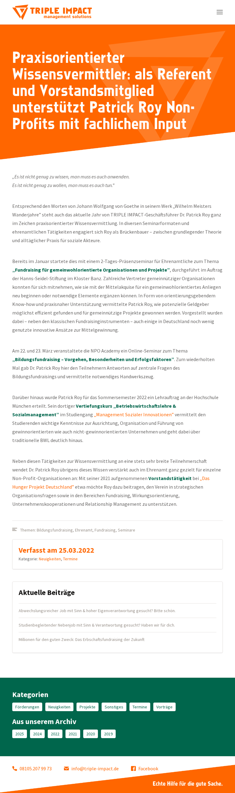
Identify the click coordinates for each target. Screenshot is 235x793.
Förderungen (27, 707)
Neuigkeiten (50, 559)
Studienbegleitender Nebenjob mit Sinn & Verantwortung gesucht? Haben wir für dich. (97, 625)
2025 (19, 734)
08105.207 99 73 (36, 768)
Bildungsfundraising (55, 530)
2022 (55, 734)
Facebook (148, 768)
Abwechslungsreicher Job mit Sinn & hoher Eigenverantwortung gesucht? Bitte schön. (97, 610)
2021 (73, 734)
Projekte (87, 707)
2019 (108, 734)
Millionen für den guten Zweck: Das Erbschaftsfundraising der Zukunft (81, 639)
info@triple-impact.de (95, 768)
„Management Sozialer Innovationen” (134, 414)
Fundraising (105, 530)
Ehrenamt (83, 530)
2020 (90, 734)
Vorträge (164, 707)
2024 (37, 734)
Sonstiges (114, 707)
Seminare (126, 530)
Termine (70, 559)
